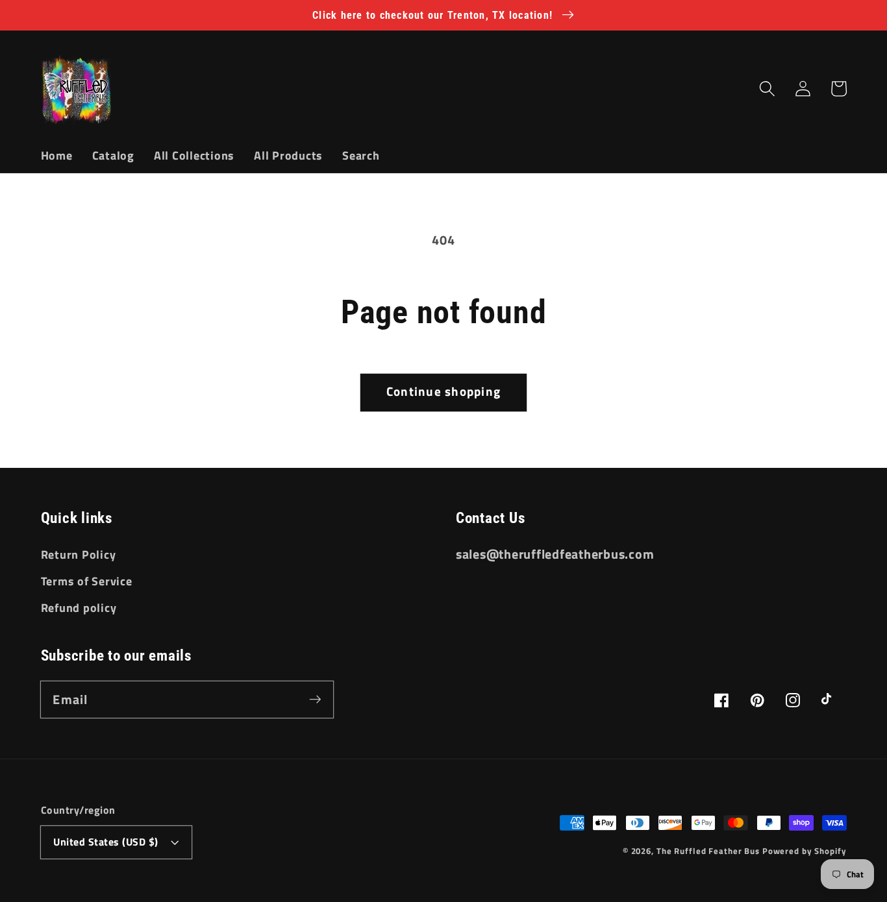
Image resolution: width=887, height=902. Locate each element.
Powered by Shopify (804, 851)
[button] (767, 88)
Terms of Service (86, 581)
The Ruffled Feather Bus (709, 851)
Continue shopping (443, 391)
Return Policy (78, 554)
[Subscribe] (315, 699)
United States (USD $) (105, 841)
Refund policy (79, 607)
